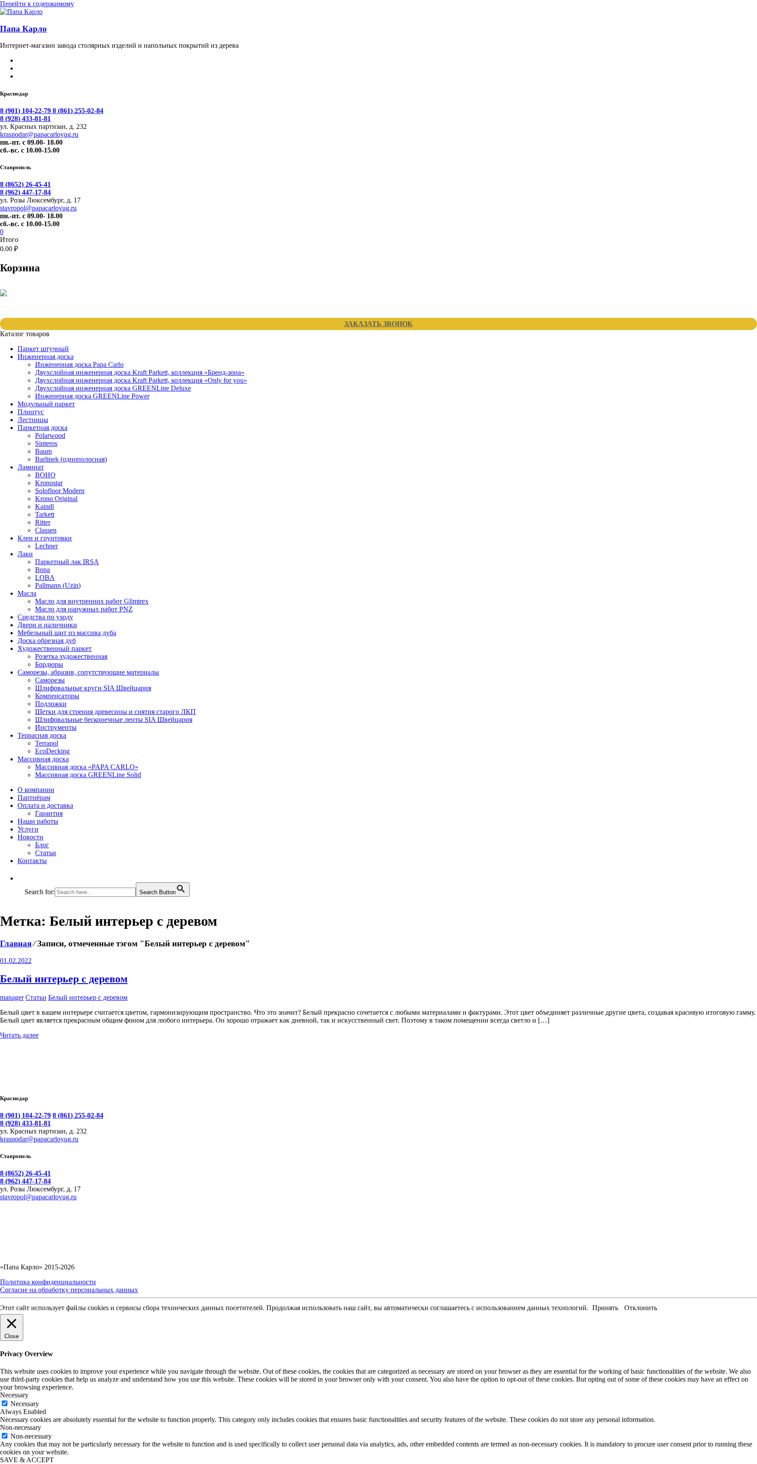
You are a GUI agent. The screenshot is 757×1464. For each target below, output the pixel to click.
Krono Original (56, 498)
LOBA (45, 577)
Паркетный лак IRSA (67, 561)
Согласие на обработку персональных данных (69, 1289)
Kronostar (49, 483)
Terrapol (46, 743)
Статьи (45, 852)
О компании (36, 789)
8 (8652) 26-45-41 (25, 184)
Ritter (42, 522)
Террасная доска (42, 735)
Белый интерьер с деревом (63, 978)
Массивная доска (43, 759)
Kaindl (44, 506)
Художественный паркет (55, 648)
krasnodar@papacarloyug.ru (39, 134)
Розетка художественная (71, 656)
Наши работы (38, 821)
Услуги (28, 829)
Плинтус (31, 412)
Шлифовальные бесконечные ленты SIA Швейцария (113, 719)
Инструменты (56, 727)
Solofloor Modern (60, 490)
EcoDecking (52, 751)
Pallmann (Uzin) (58, 585)
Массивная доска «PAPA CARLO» (86, 767)
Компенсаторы (57, 696)
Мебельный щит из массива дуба (67, 632)
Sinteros (46, 443)
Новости (30, 837)
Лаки (25, 554)
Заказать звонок (378, 323)
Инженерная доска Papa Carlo (79, 364)
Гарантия (49, 813)
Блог (42, 845)
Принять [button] (605, 1307)
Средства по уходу (45, 617)
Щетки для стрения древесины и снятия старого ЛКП (115, 711)
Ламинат (31, 467)
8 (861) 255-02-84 (78, 110)
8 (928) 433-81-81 (25, 118)
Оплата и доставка (45, 805)
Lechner (46, 546)
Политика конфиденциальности (48, 1282)
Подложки (51, 703)
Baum (43, 451)
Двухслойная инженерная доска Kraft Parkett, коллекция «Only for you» (141, 380)
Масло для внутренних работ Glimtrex (92, 601)
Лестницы (33, 419)
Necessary (25, 1403)
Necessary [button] (14, 1395)
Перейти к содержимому (37, 3)
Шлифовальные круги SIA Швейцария (93, 688)
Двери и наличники (47, 625)
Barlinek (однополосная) (71, 459)
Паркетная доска (42, 427)
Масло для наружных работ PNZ (84, 609)
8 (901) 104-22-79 (26, 110)
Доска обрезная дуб (47, 640)
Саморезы (50, 680)
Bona (42, 569)
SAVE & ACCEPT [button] (27, 1460)
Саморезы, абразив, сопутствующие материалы (88, 672)
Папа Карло (23, 28)
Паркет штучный (43, 348)
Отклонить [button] (640, 1307)
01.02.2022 (16, 960)
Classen (46, 530)
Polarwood (50, 435)
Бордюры (49, 664)
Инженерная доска (46, 356)
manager (12, 997)
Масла (27, 593)
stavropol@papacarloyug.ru (38, 208)
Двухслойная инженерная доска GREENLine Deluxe (113, 388)
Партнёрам (34, 797)
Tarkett (44, 514)
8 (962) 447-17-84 (25, 192)
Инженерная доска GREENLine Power (92, 396)
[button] (29, 878)
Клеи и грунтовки (45, 538)
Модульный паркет (46, 404)
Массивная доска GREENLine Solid (88, 774)
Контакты (32, 860)
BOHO (45, 475)
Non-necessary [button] (20, 1427)
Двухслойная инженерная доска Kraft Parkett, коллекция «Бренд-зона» (139, 372)
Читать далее (19, 1035)
